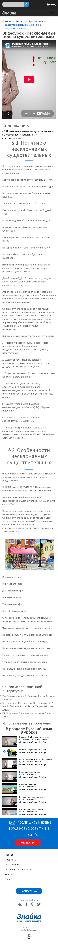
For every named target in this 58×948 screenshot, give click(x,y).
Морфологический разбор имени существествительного (35, 760)
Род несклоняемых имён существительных (31, 810)
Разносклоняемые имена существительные (31, 798)
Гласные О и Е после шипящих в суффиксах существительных (34, 738)
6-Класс (20, 21)
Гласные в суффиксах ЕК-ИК (32, 749)
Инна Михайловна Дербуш (34, 742)
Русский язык (36, 21)
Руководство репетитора (19, 869)
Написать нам (29, 891)
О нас (8, 879)
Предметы (10, 859)
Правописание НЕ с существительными (28, 785)
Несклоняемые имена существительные (29, 773)
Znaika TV (10, 874)
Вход (52, 4)
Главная (6, 21)
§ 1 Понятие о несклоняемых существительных (28, 131)
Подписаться (28, 842)
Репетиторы (12, 864)
